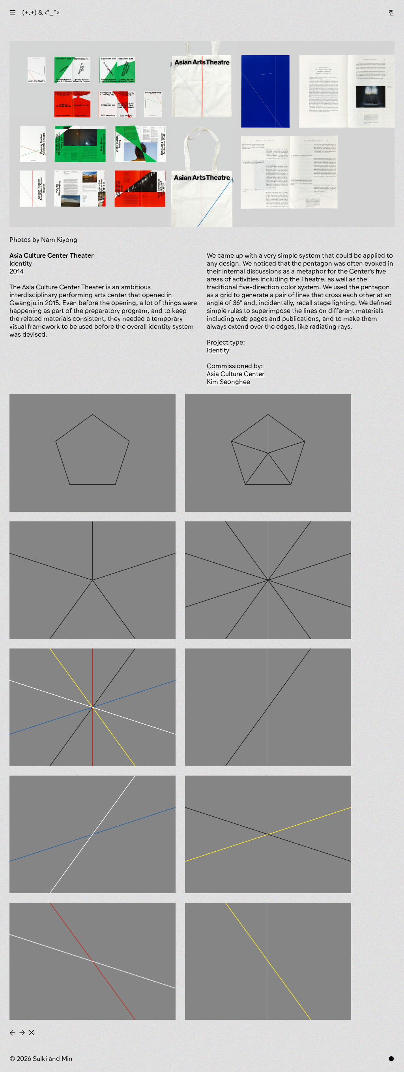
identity (218, 350)
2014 (16, 271)
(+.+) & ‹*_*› (40, 13)
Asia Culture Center (235, 374)
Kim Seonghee (228, 382)
